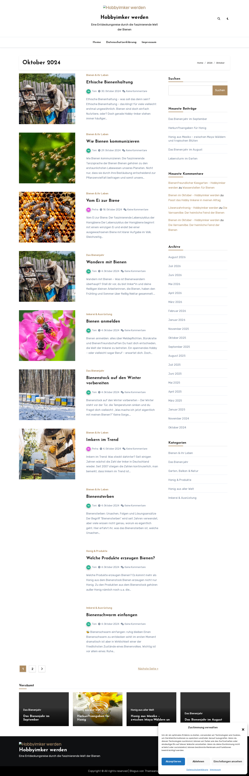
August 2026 (177, 257)
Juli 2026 (174, 266)
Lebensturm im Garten (183, 158)
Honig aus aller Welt (181, 488)
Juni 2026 (175, 275)
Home (97, 42)
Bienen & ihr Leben (97, 75)
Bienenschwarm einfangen (111, 615)
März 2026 (175, 302)
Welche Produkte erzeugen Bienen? (120, 558)
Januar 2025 (176, 409)
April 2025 (175, 391)
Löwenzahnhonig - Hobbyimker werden (193, 207)
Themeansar (152, 771)
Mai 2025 (174, 382)
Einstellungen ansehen (228, 761)
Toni (94, 91)
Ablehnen (198, 761)
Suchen (174, 79)
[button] (241, 727)
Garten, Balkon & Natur (183, 471)
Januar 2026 (176, 320)
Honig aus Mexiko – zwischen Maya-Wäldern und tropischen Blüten (151, 720)
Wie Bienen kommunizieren (112, 142)
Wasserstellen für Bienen (199, 187)
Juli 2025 (174, 364)
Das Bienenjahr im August (185, 149)
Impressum (215, 769)
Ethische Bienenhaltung (109, 82)
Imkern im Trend (102, 440)
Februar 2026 (177, 311)
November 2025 (178, 328)
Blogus (134, 771)
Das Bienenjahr (95, 255)
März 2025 (175, 400)
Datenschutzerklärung (197, 769)
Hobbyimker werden (124, 17)
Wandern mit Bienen (106, 262)
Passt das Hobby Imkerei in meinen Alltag (194, 200)
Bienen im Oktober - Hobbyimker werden (194, 195)
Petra (95, 209)
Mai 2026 (174, 284)
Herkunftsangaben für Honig (187, 128)
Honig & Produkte (96, 551)
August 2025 (176, 355)
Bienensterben (100, 497)
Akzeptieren (173, 761)
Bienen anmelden (103, 321)
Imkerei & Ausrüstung (99, 314)
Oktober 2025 (177, 337)
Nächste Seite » (148, 668)
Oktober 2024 (177, 427)
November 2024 (178, 418)
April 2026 (175, 293)
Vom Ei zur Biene (102, 201)
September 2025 (179, 346)
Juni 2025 (175, 373)
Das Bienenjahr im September (187, 119)
